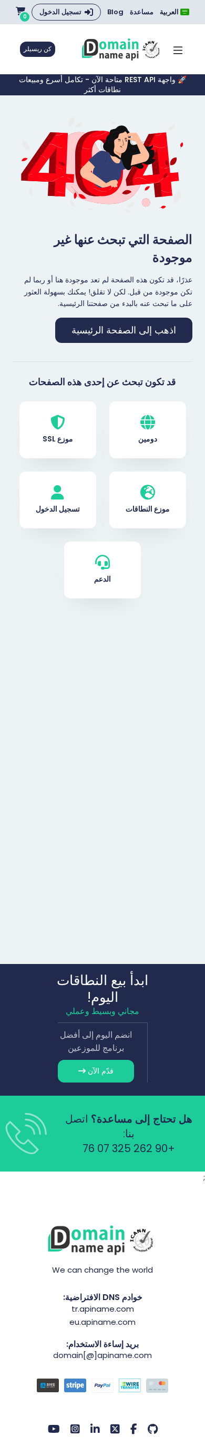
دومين (147, 439)
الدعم (102, 579)
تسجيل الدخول (60, 12)
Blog (115, 12)
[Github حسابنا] (153, 1429)
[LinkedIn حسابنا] (95, 1429)
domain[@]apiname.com (102, 1355)
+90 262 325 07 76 (129, 1148)
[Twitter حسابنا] (115, 1429)
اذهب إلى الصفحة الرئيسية (123, 330)
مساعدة (141, 12)
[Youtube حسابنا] (54, 1429)
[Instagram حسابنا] (75, 1429)
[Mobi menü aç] (177, 49)
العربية (170, 12)
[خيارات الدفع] (102, 1387)
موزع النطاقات (148, 509)
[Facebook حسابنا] (133, 1429)
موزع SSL (58, 439)
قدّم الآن (100, 1071)
